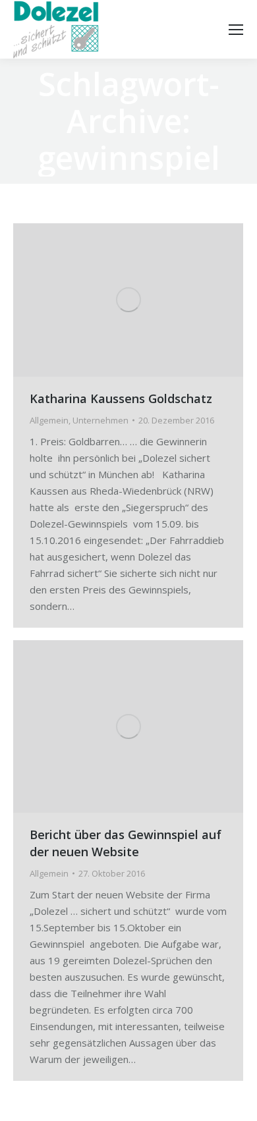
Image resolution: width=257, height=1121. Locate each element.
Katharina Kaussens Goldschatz (121, 398)
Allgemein (49, 420)
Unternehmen (100, 420)
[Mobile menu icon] (236, 30)
